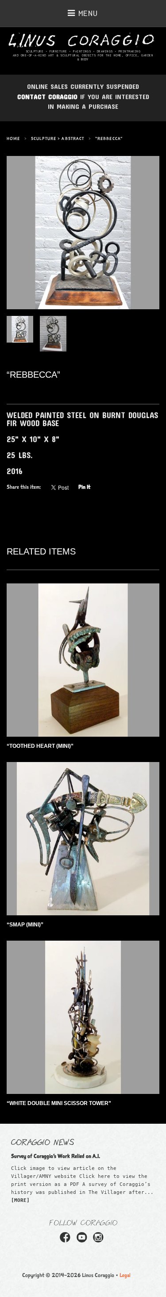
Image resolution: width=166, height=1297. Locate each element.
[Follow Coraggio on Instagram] (99, 1240)
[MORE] (20, 1200)
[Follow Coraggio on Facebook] (66, 1240)
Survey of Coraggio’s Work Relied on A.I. (55, 1156)
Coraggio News (42, 1141)
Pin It (84, 486)
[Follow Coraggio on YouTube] (83, 1240)
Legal (125, 1275)
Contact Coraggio (47, 96)
